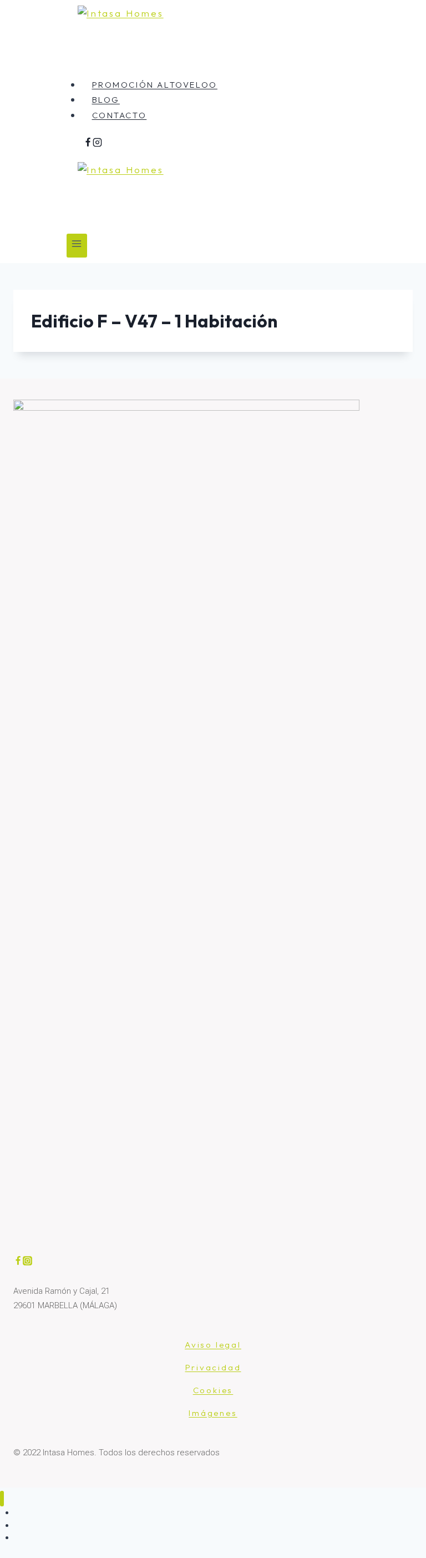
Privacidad (213, 1367)
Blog (106, 99)
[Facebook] (88, 143)
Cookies (213, 1390)
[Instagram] (97, 143)
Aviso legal (213, 1344)
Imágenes (213, 1413)
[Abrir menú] (77, 246)
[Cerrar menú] (2, 1499)
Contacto (119, 115)
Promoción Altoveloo (154, 84)
